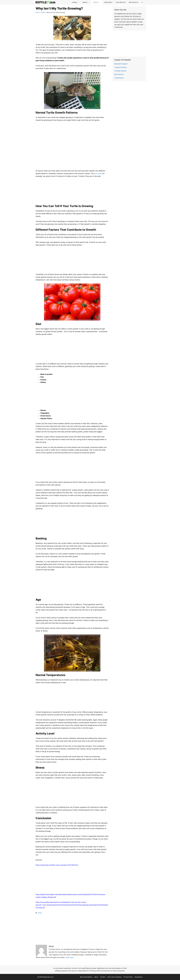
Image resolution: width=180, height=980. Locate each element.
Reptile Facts (133, 2)
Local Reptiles (121, 2)
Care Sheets (108, 2)
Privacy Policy (128, 977)
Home (37, 12)
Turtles (95, 2)
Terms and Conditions (114, 977)
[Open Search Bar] (142, 2)
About (96, 977)
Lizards (74, 2)
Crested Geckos (120, 71)
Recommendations (86, 977)
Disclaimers (138, 977)
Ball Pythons (119, 74)
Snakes (84, 2)
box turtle (98, 173)
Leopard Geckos (120, 67)
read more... (70, 957)
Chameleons (119, 78)
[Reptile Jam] (45, 2)
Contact (102, 977)
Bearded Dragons (121, 64)
